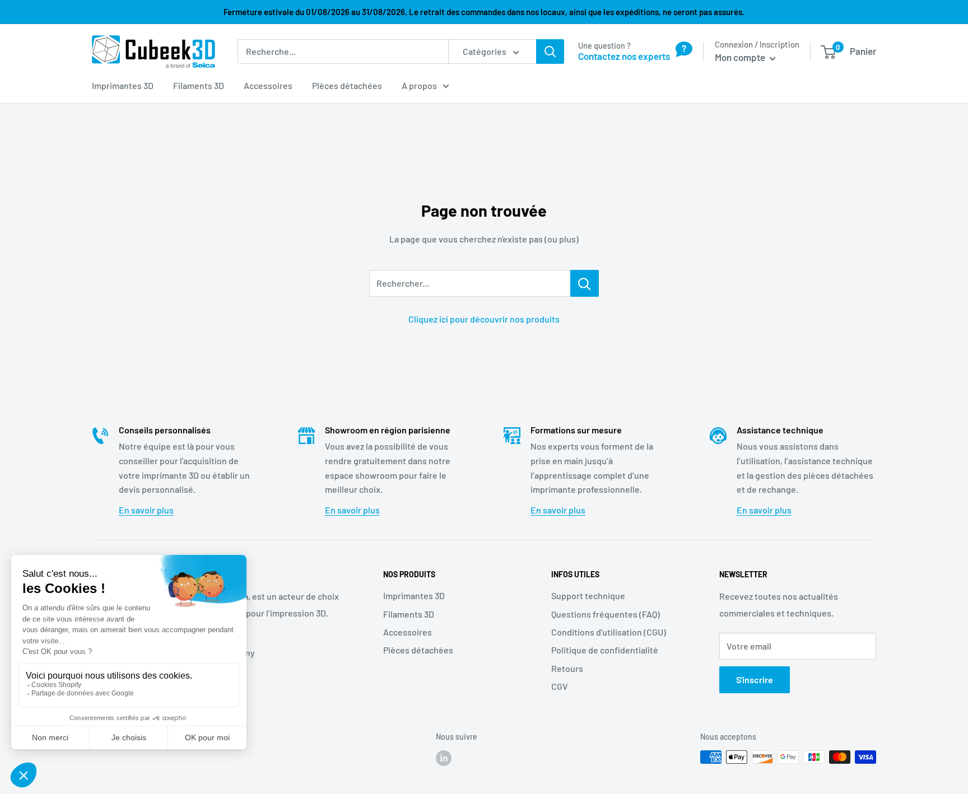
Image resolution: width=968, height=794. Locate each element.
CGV (559, 686)
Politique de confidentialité (604, 649)
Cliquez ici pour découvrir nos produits (484, 319)
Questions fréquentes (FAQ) (605, 614)
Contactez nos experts (624, 56)
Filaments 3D (198, 85)
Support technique (588, 595)
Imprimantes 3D (122, 85)
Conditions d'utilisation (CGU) (608, 632)
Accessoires (268, 85)
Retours (567, 668)
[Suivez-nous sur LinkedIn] (444, 758)
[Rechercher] (550, 51)
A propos (419, 85)
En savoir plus (146, 510)
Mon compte (741, 57)
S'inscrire (754, 679)
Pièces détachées (347, 85)
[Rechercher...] (584, 283)
